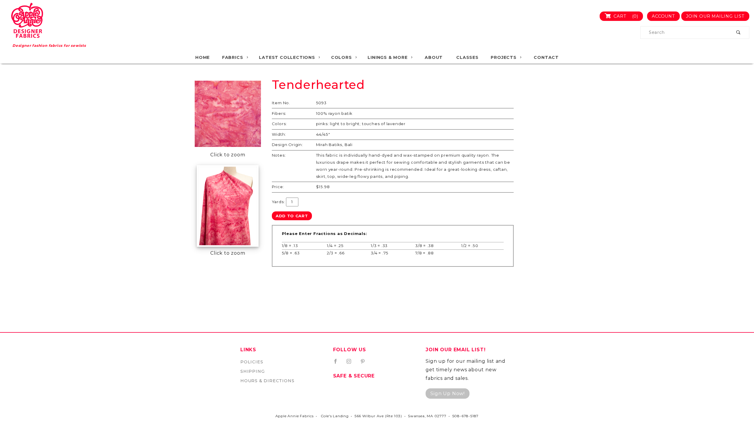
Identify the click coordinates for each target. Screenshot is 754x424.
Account (663, 16)
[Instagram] (351, 363)
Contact (546, 57)
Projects (503, 57)
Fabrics (232, 57)
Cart (625, 16)
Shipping (252, 371)
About (434, 57)
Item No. (281, 102)
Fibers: (279, 113)
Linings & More (387, 57)
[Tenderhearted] (227, 114)
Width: (279, 134)
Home (202, 57)
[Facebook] (338, 363)
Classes (467, 57)
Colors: (279, 123)
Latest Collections (287, 57)
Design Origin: (287, 144)
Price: (278, 186)
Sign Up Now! (447, 393)
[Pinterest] (365, 363)
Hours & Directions (267, 380)
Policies (251, 362)
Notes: (279, 155)
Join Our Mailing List (715, 16)
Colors (341, 57)
